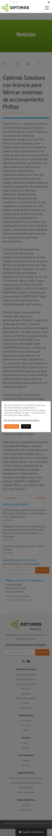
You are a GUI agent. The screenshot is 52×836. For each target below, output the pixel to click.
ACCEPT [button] (26, 426)
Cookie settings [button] (11, 426)
